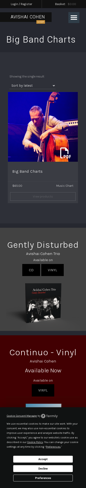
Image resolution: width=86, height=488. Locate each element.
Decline (43, 468)
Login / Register (21, 4)
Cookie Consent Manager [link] (22, 415)
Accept (43, 459)
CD (31, 270)
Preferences (43, 478)
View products (43, 196)
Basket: (65, 4)
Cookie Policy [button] (35, 442)
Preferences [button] (53, 446)
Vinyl (52, 270)
